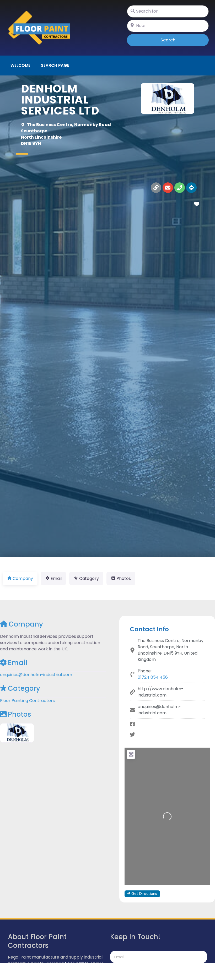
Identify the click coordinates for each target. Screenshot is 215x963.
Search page (55, 65)
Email (17, 662)
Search (175, 40)
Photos (19, 714)
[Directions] (191, 187)
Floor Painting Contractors (27, 701)
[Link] (156, 187)
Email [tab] (56, 578)
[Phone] (179, 187)
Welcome (20, 65)
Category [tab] (89, 578)
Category (24, 688)
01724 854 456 (153, 677)
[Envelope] (168, 187)
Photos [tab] (123, 578)
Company (26, 624)
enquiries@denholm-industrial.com (36, 675)
